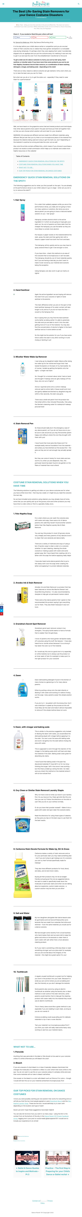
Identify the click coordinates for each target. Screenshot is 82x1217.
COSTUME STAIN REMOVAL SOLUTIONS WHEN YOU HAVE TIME (41, 164)
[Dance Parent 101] (41, 4)
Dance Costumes (21, 1140)
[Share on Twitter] (1, 610)
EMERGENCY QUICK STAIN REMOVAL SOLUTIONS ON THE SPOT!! (41, 161)
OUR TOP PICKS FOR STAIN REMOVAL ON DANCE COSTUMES (40, 171)
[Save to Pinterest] (1, 613)
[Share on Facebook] (1, 607)
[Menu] (3, 4)
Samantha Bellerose (42, 17)
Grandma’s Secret (56, 1101)
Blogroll (15, 1140)
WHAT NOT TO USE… (26, 167)
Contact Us (36, 1201)
